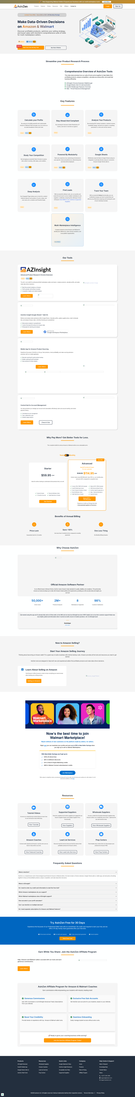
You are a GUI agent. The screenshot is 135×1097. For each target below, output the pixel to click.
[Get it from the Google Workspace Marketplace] (55, 331)
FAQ (61, 6)
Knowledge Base (103, 1067)
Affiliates (66, 6)
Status (101, 1072)
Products (36, 6)
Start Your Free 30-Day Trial (31, 47)
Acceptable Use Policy (64, 1070)
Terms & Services (89, 1093)
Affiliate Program (83, 1072)
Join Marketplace (67, 773)
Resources (55, 6)
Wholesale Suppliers (44, 1064)
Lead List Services (43, 1070)
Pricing (48, 6)
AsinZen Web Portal (22, 1072)
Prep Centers (42, 1072)
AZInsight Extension (22, 1064)
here (73, 778)
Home (80, 1064)
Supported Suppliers (64, 1072)
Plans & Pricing (82, 1070)
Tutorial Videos (103, 1070)
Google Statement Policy (65, 1064)
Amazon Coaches (43, 1067)
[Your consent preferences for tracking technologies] (2, 1094)
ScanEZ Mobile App (22, 1067)
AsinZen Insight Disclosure (65, 1067)
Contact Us (73, 6)
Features (43, 6)
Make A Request (103, 1064)
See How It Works (56, 47)
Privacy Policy (100, 1093)
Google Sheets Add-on (23, 1070)
